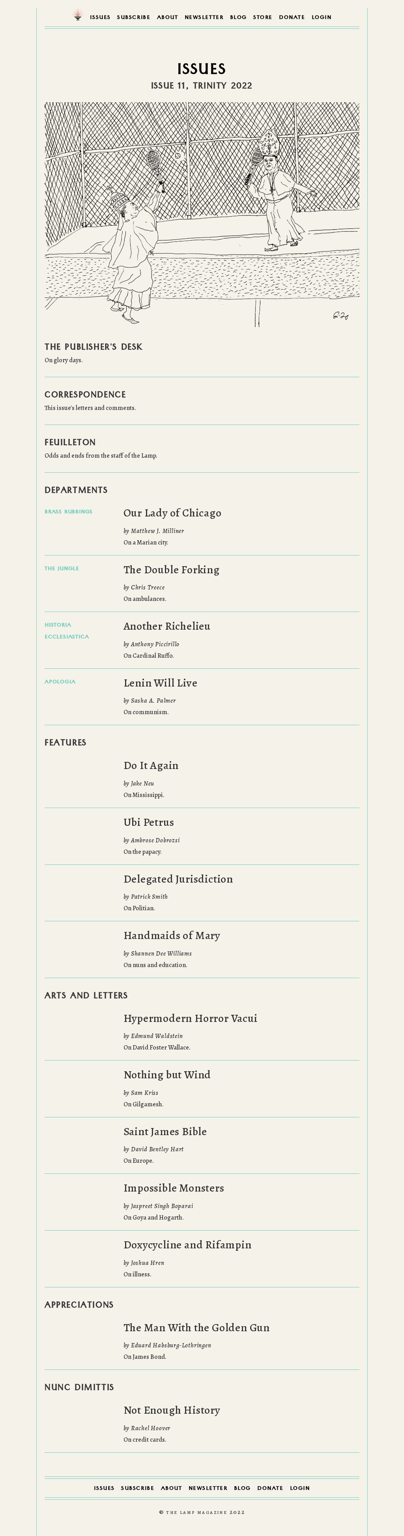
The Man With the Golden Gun (196, 1327)
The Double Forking (171, 569)
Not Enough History (171, 1410)
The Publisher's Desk (94, 348)
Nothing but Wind (167, 1074)
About (167, 18)
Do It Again (151, 765)
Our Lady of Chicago (172, 512)
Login (322, 18)
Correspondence (85, 396)
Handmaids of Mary (172, 935)
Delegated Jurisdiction (178, 879)
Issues (100, 18)
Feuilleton (70, 444)
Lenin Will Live (160, 682)
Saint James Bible (165, 1131)
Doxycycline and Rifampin (187, 1244)
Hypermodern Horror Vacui (190, 1018)
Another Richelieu (167, 626)
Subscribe (133, 18)
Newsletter (204, 18)
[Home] (78, 17)
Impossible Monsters (173, 1188)
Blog (238, 18)
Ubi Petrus (148, 822)
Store (263, 18)
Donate (292, 18)
